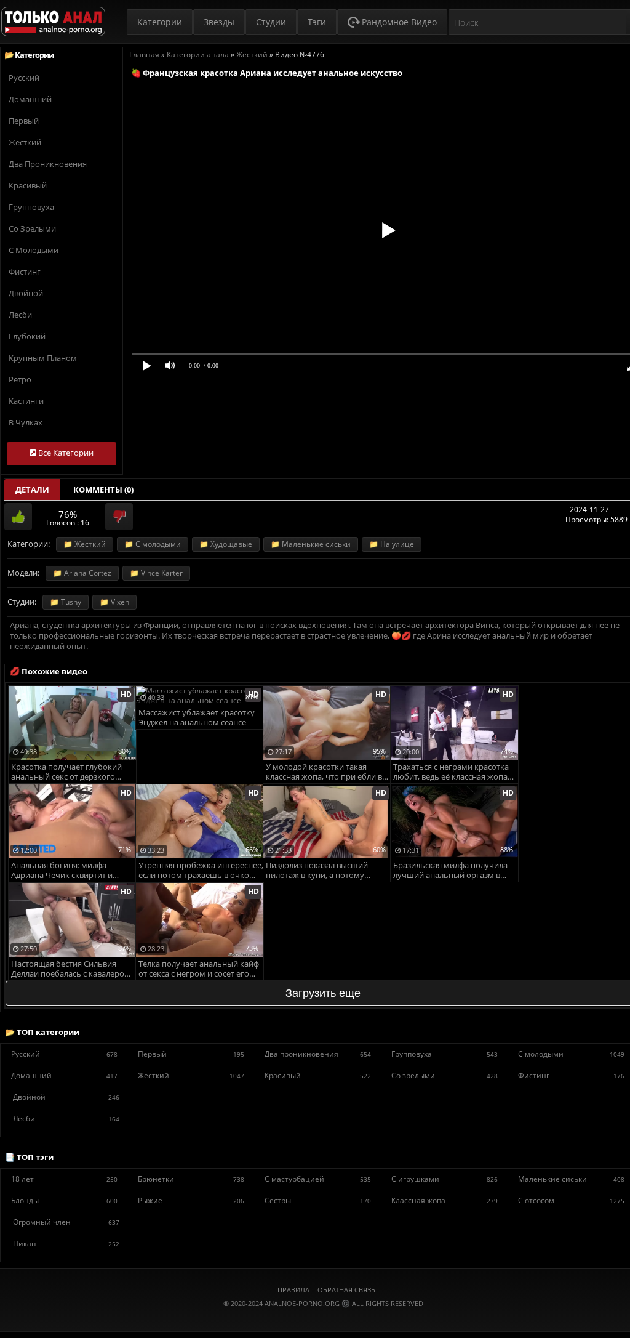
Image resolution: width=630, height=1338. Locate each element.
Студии (271, 22)
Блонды (64, 1200)
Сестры (318, 1200)
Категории (159, 22)
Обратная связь (346, 1289)
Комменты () (103, 489)
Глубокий (27, 336)
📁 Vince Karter (156, 573)
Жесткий (25, 142)
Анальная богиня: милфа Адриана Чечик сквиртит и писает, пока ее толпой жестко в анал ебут (72, 871)
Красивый (28, 185)
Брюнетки (191, 1179)
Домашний (30, 99)
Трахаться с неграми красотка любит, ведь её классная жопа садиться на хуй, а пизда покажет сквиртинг (451, 772)
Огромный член (66, 1222)
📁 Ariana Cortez (82, 573)
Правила (293, 1289)
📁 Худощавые (225, 544)
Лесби (20, 314)
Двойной (26, 293)
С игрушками (444, 1179)
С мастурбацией (318, 1179)
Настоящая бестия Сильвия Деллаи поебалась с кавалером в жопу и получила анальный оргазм (70, 969)
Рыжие (191, 1200)
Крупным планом (43, 357)
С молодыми (33, 250)
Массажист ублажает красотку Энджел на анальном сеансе (196, 717)
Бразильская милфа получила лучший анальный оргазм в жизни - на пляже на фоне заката (455, 871)
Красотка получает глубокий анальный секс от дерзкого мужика (66, 772)
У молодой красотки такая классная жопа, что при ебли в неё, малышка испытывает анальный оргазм (324, 772)
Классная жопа (444, 1200)
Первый (24, 120)
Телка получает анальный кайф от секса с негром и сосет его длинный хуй (198, 969)
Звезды (219, 22)
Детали (32, 489)
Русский (24, 77)
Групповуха (31, 206)
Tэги (317, 22)
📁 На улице (391, 544)
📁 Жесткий (84, 544)
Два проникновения (48, 163)
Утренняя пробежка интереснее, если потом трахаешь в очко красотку (200, 871)
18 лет (64, 1179)
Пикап (66, 1243)
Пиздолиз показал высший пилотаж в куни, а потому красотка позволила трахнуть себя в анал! (323, 871)
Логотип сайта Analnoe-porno (53, 22)
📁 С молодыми (152, 544)
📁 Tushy (65, 602)
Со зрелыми (32, 228)
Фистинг (25, 271)
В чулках (25, 422)
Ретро (20, 379)
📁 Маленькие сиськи (311, 544)
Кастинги (26, 400)
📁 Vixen (114, 602)
